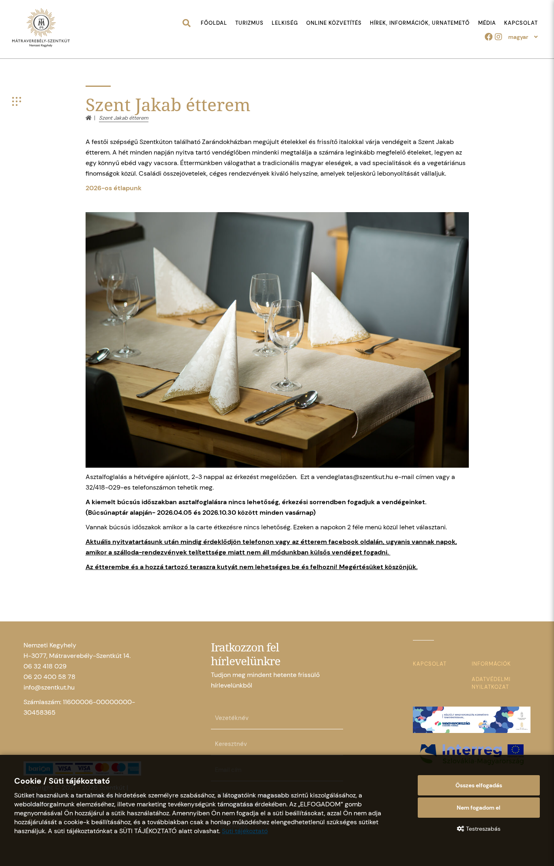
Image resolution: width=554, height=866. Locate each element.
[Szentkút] (41, 28)
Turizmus (249, 22)
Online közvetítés (334, 22)
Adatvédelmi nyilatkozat (491, 683)
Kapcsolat (521, 22)
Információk (491, 663)
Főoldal (214, 22)
